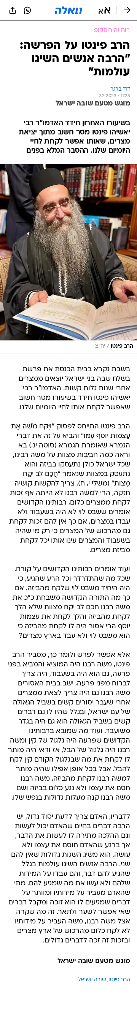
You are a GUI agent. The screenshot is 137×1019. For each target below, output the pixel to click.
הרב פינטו (119, 979)
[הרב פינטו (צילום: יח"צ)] (68, 258)
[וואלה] (68, 10)
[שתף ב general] (12, 10)
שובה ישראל (92, 979)
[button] (104, 10)
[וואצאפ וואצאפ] (27, 10)
